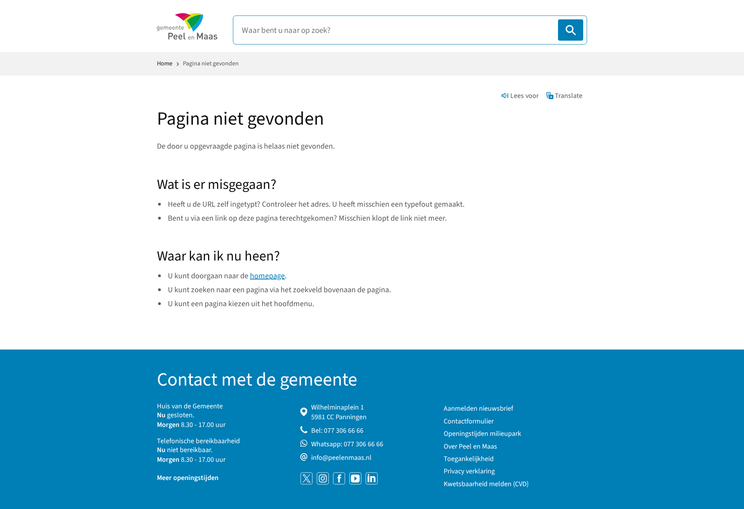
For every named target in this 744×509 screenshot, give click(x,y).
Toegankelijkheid (469, 459)
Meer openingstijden (188, 478)
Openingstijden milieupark (482, 434)
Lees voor (524, 96)
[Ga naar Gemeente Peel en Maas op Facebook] (339, 478)
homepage (267, 276)
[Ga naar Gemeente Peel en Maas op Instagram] (323, 478)
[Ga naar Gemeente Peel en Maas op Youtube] (355, 478)
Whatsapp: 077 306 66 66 (347, 444)
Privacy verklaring (469, 471)
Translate (568, 96)
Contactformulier (469, 421)
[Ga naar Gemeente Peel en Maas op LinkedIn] (371, 478)
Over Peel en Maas (470, 446)
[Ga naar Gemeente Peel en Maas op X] (306, 478)
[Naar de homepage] (187, 26)
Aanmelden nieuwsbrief (478, 408)
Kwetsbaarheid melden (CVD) (486, 484)
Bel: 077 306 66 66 (337, 430)
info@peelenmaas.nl (341, 458)
